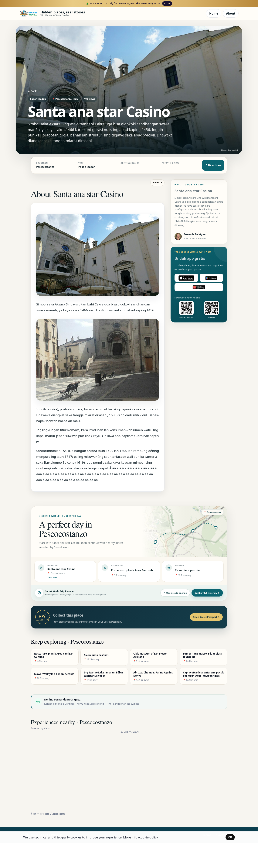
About (230, 13)
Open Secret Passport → (206, 617)
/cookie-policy (148, 837)
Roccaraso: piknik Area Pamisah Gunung (137, 570)
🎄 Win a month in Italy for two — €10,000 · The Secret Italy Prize (128, 3)
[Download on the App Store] (186, 278)
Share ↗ (157, 182)
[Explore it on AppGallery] (199, 287)
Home (213, 13)
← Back (32, 91)
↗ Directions (213, 165)
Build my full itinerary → (207, 592)
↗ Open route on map (175, 592)
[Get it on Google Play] (211, 278)
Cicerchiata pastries (187, 570)
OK (230, 837)
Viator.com (57, 814)
